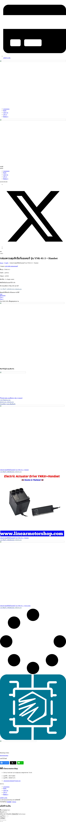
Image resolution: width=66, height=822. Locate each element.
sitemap (14, 801)
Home (1, 263)
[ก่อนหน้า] (0, 821)
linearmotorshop (4, 755)
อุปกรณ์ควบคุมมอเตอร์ (11, 266)
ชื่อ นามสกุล (3, 810)
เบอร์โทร (2, 816)
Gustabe (9, 801)
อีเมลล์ (2, 812)
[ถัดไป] (2, 821)
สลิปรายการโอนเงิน (6, 814)
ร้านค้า (6, 263)
